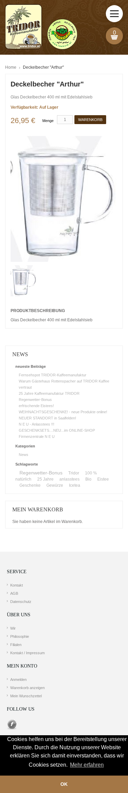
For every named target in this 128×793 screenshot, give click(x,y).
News (23, 455)
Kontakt (16, 585)
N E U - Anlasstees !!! (36, 424)
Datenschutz (20, 602)
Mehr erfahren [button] (87, 765)
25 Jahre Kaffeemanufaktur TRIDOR (49, 393)
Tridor (73, 473)
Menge (48, 121)
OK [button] (64, 784)
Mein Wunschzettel (26, 696)
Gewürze (54, 485)
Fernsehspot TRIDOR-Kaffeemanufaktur (52, 375)
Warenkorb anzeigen (27, 688)
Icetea (74, 485)
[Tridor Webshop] (41, 27)
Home (10, 67)
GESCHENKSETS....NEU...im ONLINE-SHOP (57, 430)
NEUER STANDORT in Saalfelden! (47, 418)
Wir (13, 628)
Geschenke (30, 485)
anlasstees (69, 479)
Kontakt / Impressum (27, 653)
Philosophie (19, 636)
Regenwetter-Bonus (35, 400)
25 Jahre (45, 479)
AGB (14, 593)
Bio (88, 479)
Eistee (103, 479)
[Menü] (114, 13)
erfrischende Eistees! (36, 406)
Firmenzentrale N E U (37, 436)
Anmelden (18, 679)
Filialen (16, 645)
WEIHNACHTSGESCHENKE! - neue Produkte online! (63, 412)
